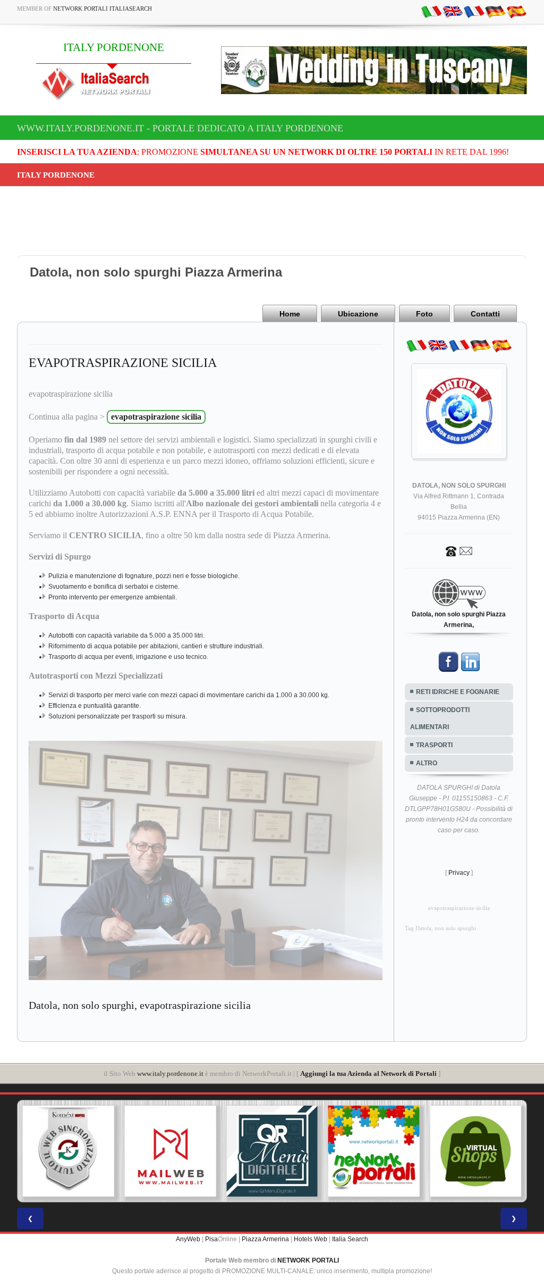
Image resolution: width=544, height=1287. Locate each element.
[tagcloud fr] (473, 11)
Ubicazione (358, 314)
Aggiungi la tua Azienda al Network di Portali (368, 1073)
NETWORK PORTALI (308, 1260)
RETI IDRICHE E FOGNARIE (457, 692)
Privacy (459, 872)
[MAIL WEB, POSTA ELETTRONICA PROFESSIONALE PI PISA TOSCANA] (170, 1151)
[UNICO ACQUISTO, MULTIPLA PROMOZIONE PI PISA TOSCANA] (374, 1151)
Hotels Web (310, 1239)
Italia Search (350, 1239)
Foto (424, 314)
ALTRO (426, 763)
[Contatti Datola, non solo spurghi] (459, 550)
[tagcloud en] (452, 11)
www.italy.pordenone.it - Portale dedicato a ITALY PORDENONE (180, 128)
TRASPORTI (434, 745)
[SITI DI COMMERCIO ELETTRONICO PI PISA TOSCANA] (475, 1151)
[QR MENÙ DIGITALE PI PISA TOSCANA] (272, 1151)
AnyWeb (188, 1239)
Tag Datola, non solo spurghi (440, 928)
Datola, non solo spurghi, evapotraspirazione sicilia (140, 1005)
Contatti (485, 314)
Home (289, 314)
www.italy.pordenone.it (170, 1073)
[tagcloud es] (516, 11)
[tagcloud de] (495, 11)
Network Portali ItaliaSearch (102, 8)
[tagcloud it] (431, 11)
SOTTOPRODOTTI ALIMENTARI (440, 718)
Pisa (211, 1239)
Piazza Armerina (265, 1239)
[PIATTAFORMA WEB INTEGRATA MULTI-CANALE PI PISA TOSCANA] (68, 1151)
